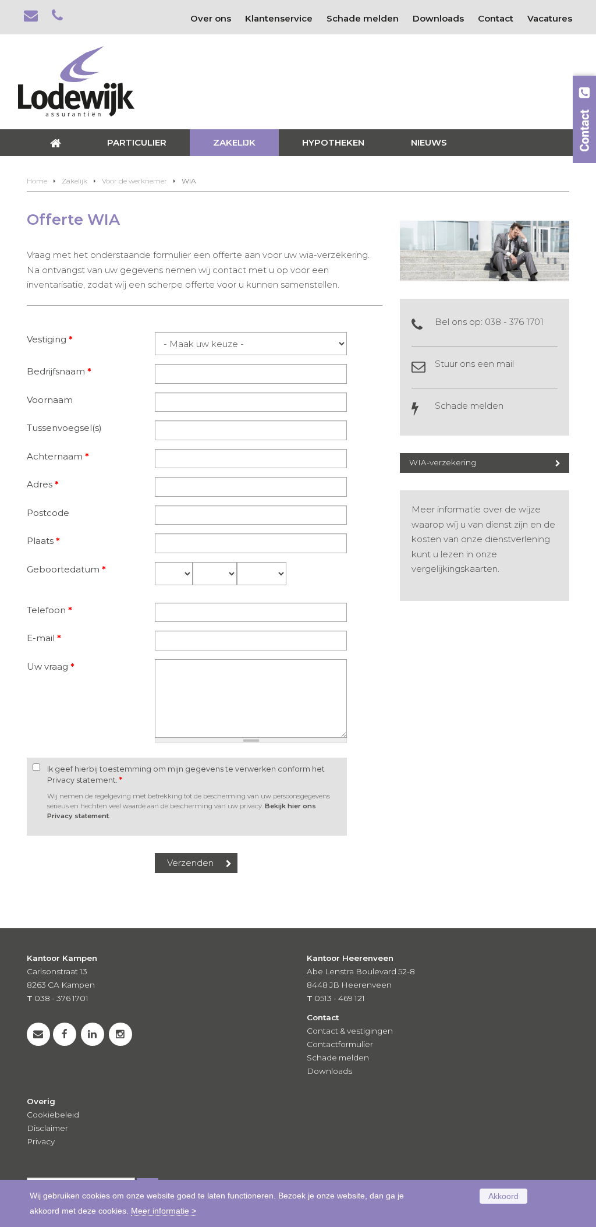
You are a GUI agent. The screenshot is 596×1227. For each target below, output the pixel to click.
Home (37, 180)
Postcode (48, 512)
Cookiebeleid (53, 1114)
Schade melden (469, 405)
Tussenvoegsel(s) (64, 427)
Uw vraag (50, 666)
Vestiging (50, 339)
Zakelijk (74, 180)
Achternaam (58, 456)
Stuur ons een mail (474, 363)
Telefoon (49, 610)
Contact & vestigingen (350, 1030)
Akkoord (503, 1196)
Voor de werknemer (134, 180)
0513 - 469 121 (339, 998)
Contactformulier (340, 1044)
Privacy (41, 1141)
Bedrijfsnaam (59, 371)
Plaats (43, 540)
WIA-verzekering (442, 462)
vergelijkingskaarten (454, 568)
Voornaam (50, 399)
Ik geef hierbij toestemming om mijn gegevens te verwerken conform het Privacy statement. (186, 774)
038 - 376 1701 (514, 321)
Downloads (329, 1071)
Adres (43, 484)
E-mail (44, 637)
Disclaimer (47, 1128)
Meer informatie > (163, 1210)
